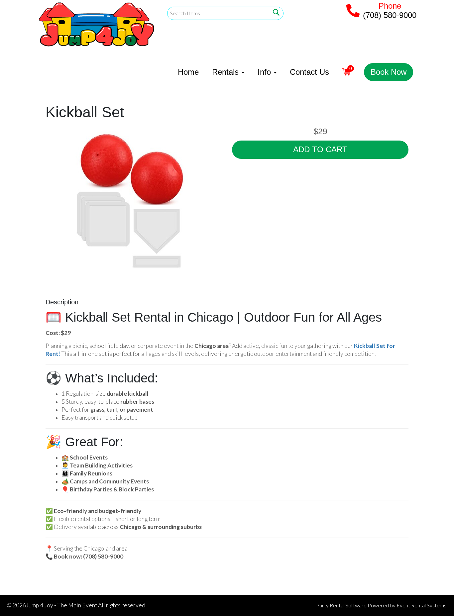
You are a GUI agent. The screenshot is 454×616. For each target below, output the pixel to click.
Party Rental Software (341, 605)
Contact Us (309, 71)
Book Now (388, 71)
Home (188, 71)
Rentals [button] (226, 71)
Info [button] (265, 71)
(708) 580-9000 (389, 15)
